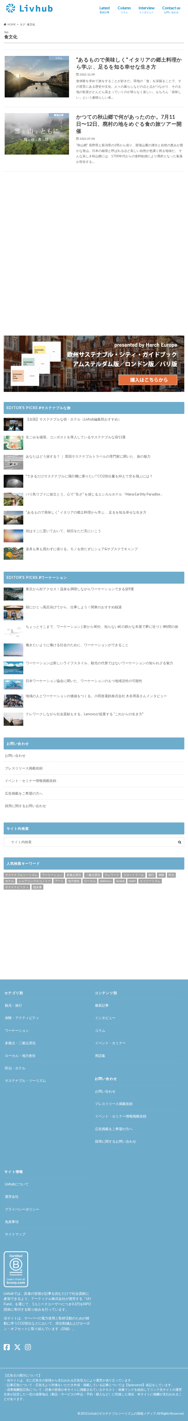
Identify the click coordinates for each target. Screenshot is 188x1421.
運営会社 (12, 1196)
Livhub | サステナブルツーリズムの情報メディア (122, 1413)
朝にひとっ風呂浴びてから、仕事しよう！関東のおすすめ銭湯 (74, 607)
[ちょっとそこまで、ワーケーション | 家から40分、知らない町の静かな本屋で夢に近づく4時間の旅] (13, 631)
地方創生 (74, 881)
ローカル (90, 881)
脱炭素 (37, 887)
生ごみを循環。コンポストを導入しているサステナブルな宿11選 (76, 437)
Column (124, 9)
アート (59, 881)
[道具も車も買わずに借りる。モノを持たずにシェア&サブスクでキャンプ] (13, 553)
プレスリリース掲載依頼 (24, 768)
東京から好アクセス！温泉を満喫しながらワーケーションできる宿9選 (80, 589)
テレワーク (112, 875)
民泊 (171, 875)
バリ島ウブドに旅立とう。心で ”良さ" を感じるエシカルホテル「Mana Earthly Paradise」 (95, 494)
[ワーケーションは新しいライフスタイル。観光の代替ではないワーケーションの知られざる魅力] (13, 668)
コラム (100, 1030)
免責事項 (12, 1222)
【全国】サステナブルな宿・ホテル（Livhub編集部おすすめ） (73, 419)
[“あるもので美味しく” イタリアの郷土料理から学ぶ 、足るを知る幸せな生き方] (13, 518)
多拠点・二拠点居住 (20, 1043)
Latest (104, 9)
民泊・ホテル (15, 1068)
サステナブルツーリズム (21, 875)
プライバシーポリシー (22, 1209)
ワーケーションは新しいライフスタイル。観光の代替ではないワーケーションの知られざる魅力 (99, 663)
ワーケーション (52, 875)
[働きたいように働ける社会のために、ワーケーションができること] (13, 649)
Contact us (171, 9)
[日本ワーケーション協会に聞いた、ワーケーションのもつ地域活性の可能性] (13, 684)
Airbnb (120, 881)
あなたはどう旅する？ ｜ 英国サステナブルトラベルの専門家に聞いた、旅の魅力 (88, 456)
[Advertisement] (48, 214)
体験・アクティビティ (22, 1018)
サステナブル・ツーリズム (25, 1080)
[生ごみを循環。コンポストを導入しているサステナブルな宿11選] (13, 443)
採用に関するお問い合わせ (25, 806)
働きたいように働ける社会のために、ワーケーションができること (77, 645)
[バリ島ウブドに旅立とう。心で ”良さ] (13, 499)
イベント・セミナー (110, 1043)
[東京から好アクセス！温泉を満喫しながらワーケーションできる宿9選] (13, 594)
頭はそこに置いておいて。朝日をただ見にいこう (63, 531)
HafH (132, 881)
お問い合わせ (15, 755)
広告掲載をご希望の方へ (24, 793)
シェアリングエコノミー (34, 881)
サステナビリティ (17, 887)
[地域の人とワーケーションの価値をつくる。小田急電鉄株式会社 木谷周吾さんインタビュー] (13, 701)
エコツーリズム (150, 881)
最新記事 (102, 1005)
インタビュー (105, 1018)
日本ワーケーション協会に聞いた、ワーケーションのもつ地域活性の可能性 (84, 681)
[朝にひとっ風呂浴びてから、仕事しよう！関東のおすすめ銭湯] (13, 613)
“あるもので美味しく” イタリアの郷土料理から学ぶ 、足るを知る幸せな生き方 (86, 512)
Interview (146, 9)
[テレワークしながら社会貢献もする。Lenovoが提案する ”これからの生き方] (13, 719)
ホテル (9, 881)
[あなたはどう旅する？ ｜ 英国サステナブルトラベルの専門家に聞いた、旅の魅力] (13, 462)
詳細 (65, 1328)
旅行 (151, 875)
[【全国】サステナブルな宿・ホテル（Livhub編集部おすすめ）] (13, 424)
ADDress (106, 881)
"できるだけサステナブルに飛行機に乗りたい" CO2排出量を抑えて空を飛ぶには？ (89, 476)
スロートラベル (133, 875)
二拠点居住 (93, 875)
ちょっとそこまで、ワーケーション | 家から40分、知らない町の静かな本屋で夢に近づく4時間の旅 (102, 626)
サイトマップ (15, 1234)
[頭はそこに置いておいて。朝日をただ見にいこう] (13, 535)
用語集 (100, 1055)
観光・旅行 (13, 1005)
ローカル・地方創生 (20, 1055)
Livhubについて (17, 1184)
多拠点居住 (74, 875)
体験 (161, 875)
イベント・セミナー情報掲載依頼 (30, 781)
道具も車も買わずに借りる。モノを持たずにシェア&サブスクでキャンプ (82, 549)
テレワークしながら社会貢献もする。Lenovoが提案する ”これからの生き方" (84, 714)
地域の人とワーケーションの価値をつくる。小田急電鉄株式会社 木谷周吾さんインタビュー (96, 696)
